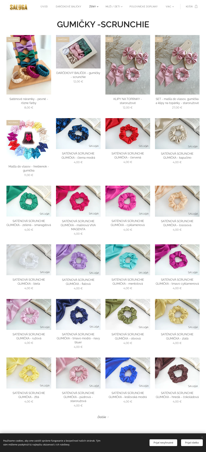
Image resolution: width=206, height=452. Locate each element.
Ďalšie (102, 417)
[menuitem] (46, 7)
